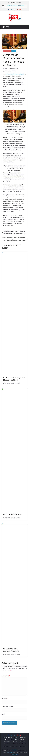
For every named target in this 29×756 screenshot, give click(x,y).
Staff (16, 739)
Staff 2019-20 (22, 746)
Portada (12, 739)
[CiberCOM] (4, 27)
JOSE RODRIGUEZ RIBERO (10, 71)
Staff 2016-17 (22, 744)
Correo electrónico (8, 706)
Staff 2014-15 (7, 744)
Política (14, 51)
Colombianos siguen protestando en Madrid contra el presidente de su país (15, 232)
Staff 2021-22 (7, 742)
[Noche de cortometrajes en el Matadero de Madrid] (14, 253)
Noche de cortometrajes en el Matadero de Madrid (14, 379)
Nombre (5, 698)
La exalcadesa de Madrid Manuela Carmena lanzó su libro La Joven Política (13, 239)
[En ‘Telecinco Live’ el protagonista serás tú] (14, 524)
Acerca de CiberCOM (7, 737)
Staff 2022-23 (14, 742)
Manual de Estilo (22, 737)
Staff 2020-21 (21, 739)
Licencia (15, 737)
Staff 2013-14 (22, 742)
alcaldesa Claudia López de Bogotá (14, 74)
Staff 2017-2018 (7, 746)
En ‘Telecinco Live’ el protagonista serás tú (11, 650)
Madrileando (7, 51)
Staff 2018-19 (15, 746)
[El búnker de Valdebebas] (14, 389)
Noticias (7, 739)
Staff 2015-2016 (14, 744)
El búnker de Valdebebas (12, 514)
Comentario (6, 676)
